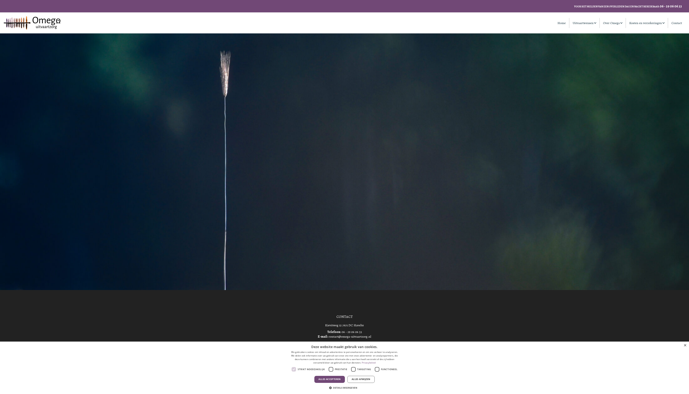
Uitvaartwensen (583, 23)
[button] (595, 23)
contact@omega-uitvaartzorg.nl (350, 336)
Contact (676, 23)
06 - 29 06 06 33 (352, 332)
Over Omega (611, 23)
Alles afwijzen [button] (361, 379)
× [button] (685, 345)
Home (561, 23)
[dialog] (344, 368)
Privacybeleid (369, 362)
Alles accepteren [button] (329, 379)
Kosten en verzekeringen (645, 23)
